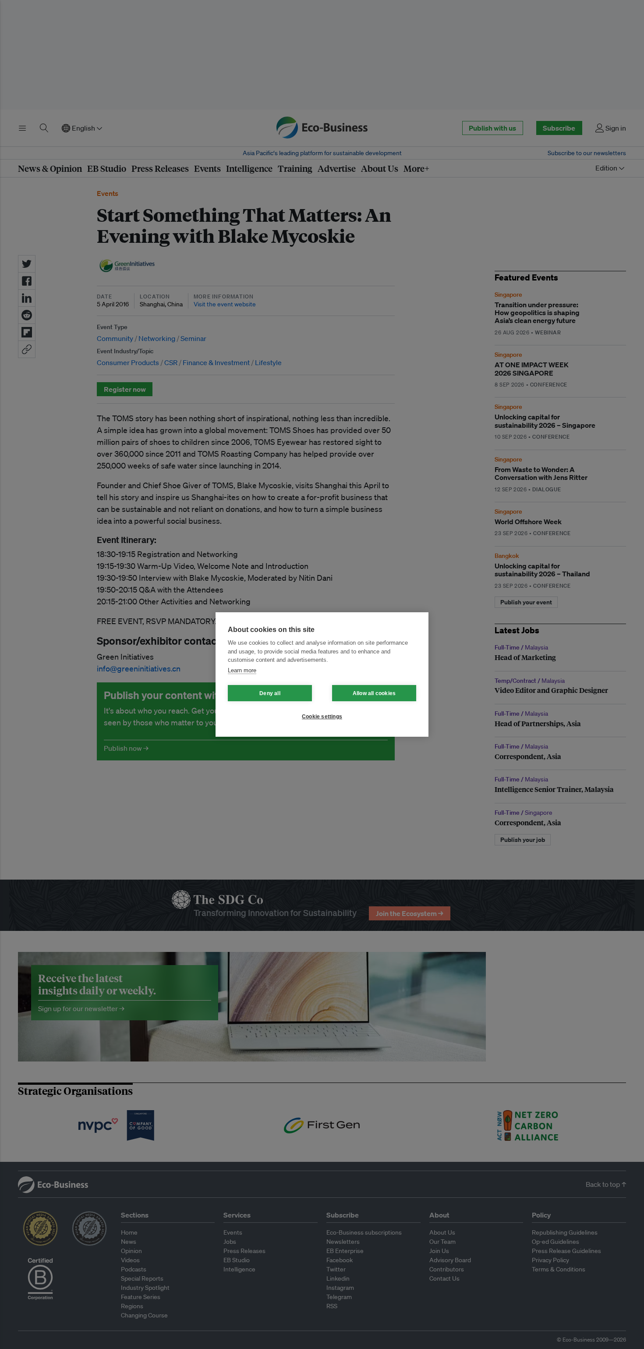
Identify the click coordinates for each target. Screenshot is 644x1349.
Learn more (242, 670)
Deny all (269, 693)
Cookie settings (322, 717)
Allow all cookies (374, 693)
